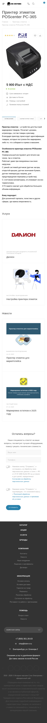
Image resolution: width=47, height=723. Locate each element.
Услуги (23, 535)
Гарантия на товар (23, 588)
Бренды (23, 540)
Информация (23, 576)
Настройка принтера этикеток (21, 299)
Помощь (23, 610)
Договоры (23, 567)
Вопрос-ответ (23, 615)
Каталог (24, 525)
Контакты (23, 553)
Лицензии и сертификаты (23, 564)
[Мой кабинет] (38, 4)
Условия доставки (23, 584)
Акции (23, 530)
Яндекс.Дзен (30, 668)
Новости (23, 557)
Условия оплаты (23, 581)
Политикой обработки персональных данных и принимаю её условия (25, 496)
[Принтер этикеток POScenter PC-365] (23, 60)
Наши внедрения (23, 560)
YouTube (23, 668)
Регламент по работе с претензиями (23, 602)
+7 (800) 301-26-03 (24, 639)
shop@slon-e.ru (25, 644)
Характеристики (27, 119)
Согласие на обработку (23, 598)
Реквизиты (23, 591)
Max (36, 668)
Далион (10, 257)
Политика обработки (23, 595)
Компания (23, 549)
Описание (9, 119)
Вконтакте (10, 668)
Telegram (17, 668)
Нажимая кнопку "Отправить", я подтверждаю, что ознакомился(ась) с (26, 494)
